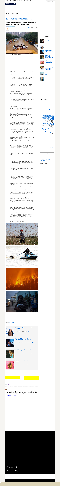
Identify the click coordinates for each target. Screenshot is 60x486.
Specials (8, 470)
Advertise (16, 464)
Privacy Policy (43, 160)
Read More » (29, 331)
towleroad (12, 322)
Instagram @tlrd (51, 147)
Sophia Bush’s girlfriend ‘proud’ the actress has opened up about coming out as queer (19, 17)
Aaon (9, 322)
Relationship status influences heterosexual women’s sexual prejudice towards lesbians (49, 68)
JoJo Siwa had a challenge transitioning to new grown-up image (49, 73)
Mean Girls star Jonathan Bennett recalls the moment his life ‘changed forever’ (49, 57)
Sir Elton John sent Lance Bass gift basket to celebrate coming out (49, 62)
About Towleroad (43, 158)
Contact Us (43, 157)
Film (7, 466)
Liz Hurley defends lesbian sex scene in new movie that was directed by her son (48, 78)
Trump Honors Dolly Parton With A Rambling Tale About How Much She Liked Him (48, 110)
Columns (8, 469)
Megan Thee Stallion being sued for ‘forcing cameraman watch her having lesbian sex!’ (19, 19)
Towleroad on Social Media (45, 159)
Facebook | (47, 147)
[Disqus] (22, 394)
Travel (8, 464)
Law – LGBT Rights (10, 467)
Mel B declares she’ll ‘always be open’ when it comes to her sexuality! (16, 18)
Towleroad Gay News (30, 4)
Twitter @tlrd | (42, 147)
